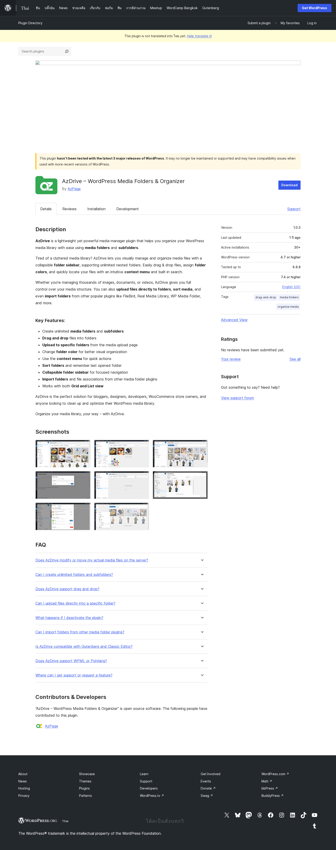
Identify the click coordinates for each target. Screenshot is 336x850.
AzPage (74, 188)
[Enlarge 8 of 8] (143, 508)
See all (295, 359)
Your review (231, 359)
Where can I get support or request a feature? (73, 675)
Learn (144, 774)
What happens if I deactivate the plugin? (69, 618)
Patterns (85, 796)
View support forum (237, 398)
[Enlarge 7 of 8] (84, 508)
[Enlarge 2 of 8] (143, 446)
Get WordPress (314, 8)
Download (289, 185)
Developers (149, 788)
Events (206, 781)
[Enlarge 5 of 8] (143, 477)
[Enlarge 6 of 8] (201, 477)
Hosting (24, 788)
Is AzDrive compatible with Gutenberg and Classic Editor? (84, 646)
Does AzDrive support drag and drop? (67, 589)
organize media (288, 306)
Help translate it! (199, 36)
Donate (208, 788)
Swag (207, 796)
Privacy (23, 796)
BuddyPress (272, 796)
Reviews (69, 209)
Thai (65, 821)
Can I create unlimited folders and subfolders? (74, 574)
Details (46, 209)
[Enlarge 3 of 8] (201, 446)
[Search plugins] (66, 51)
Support (294, 209)
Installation (96, 209)
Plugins (84, 788)
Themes (85, 781)
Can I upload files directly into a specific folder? (75, 603)
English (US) (291, 287)
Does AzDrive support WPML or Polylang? (71, 661)
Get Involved (210, 774)
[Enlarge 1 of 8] (84, 446)
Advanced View (234, 319)
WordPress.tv (152, 796)
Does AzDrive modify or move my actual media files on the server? (91, 560)
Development (127, 209)
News (22, 781)
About (22, 774)
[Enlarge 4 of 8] (84, 477)
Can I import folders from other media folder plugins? (79, 632)
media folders (289, 297)
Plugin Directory (30, 23)
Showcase (87, 774)
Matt (266, 781)
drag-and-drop (265, 297)
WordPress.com (275, 774)
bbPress (269, 788)
